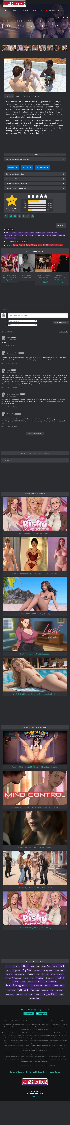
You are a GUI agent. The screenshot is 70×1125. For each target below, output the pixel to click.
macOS (45, 245)
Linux (40, 245)
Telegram (42, 1013)
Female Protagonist (13, 978)
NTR (20, 235)
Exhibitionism (20, 974)
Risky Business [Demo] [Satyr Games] (35, 533)
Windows (59, 245)
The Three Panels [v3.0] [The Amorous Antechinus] (43, 278)
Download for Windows (17, 159)
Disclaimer (30, 1072)
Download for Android (17, 183)
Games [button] (16, 10)
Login (5, 309)
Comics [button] (27, 10)
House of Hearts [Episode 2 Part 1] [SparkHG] (9, 277)
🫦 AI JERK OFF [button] (37, 10)
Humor (23, 981)
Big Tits (27, 970)
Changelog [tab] (26, 96)
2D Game (16, 966)
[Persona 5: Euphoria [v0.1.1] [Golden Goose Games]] (60, 263)
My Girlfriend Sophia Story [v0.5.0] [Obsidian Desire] (35, 694)
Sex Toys (19, 994)
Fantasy (45, 974)
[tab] (35, 159)
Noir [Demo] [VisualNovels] (26, 276)
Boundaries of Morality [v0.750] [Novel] (35, 847)
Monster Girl (11, 990)
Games (15, 245)
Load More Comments (35, 433)
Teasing (29, 994)
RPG (52, 990)
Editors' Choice (31, 245)
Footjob (26, 978)
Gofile (27, 167)
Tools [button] (61, 10)
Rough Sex (45, 990)
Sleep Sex (41, 235)
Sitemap (35, 1096)
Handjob (60, 977)
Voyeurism (12, 238)
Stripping (48, 235)
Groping (31, 233)
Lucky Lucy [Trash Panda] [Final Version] (35, 887)
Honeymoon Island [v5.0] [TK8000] (35, 613)
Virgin (6, 238)
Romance (35, 989)
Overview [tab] (9, 96)
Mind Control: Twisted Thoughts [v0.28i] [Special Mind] (35, 807)
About (23, 1009)
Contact (45, 1009)
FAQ (39, 1009)
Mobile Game (58, 985)
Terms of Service (17, 1072)
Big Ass (16, 970)
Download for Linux (15, 179)
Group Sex (49, 978)
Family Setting (23, 233)
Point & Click (33, 235)
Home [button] (8, 10)
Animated (58, 966)
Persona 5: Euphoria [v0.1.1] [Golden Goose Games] (60, 278)
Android (22, 245)
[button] (67, 18)
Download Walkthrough (17, 188)
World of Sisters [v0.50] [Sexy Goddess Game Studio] (35, 767)
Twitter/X (30, 1013)
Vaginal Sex (61, 235)
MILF (15, 235)
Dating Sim (9, 974)
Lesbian (39, 981)
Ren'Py (51, 245)
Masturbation (9, 235)
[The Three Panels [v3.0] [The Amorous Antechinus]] (43, 263)
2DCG (8, 966)
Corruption (14, 233)
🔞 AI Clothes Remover (34, 453)
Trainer (54, 235)
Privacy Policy (42, 1072)
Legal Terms (55, 1072)
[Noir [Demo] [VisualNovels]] (26, 263)
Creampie (59, 970)
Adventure (35, 966)
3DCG (7, 233)
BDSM (7, 971)
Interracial (30, 981)
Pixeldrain (42, 167)
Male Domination (40, 233)
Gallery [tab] (36, 96)
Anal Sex (46, 966)
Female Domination (57, 974)
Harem (15, 981)
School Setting (10, 994)
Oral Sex (24, 235)
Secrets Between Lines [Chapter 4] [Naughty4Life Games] (35, 573)
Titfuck (37, 994)
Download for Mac (15, 174)
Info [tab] (17, 96)
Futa (32, 978)
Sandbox (59, 990)
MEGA (12, 167)
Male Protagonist (52, 233)
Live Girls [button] (50, 10)
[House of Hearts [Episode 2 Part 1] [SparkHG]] (9, 263)
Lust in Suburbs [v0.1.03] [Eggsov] (35, 653)
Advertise (32, 1009)
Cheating (37, 971)
